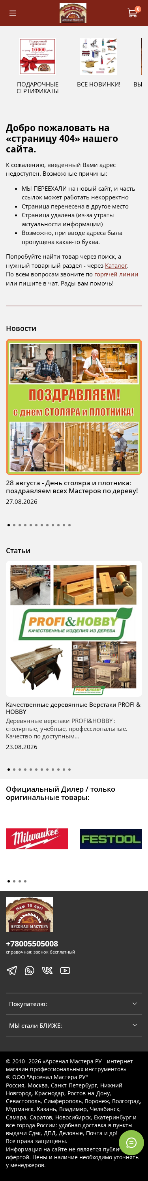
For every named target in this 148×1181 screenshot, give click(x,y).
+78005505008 (32, 943)
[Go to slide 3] (20, 525)
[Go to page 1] (8, 881)
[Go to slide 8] (47, 525)
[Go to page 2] (14, 881)
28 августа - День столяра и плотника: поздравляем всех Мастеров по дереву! (72, 486)
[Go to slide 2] (14, 525)
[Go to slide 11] (64, 525)
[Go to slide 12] (69, 525)
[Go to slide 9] (53, 525)
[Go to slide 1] (8, 525)
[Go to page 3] (20, 881)
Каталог (116, 265)
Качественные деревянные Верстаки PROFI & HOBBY (73, 707)
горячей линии (116, 274)
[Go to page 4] (25, 881)
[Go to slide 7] (42, 525)
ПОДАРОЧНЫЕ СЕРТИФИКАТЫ (38, 87)
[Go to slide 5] (31, 525)
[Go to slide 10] (58, 525)
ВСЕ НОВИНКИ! (98, 84)
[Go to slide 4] (25, 525)
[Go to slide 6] (36, 525)
